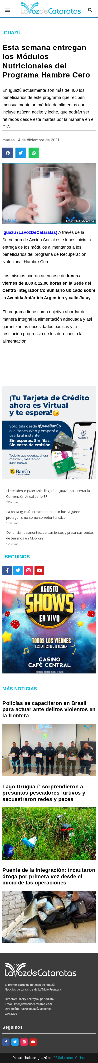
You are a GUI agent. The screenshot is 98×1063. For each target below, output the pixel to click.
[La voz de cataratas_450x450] (49, 478)
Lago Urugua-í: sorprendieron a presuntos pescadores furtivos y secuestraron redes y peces (43, 793)
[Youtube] (39, 570)
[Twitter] (18, 570)
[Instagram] (28, 570)
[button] (8, 10)
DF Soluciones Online (69, 1058)
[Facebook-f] (7, 570)
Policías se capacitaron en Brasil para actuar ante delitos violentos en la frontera (49, 709)
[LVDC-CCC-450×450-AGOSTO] (49, 672)
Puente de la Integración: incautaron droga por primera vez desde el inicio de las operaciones (48, 876)
